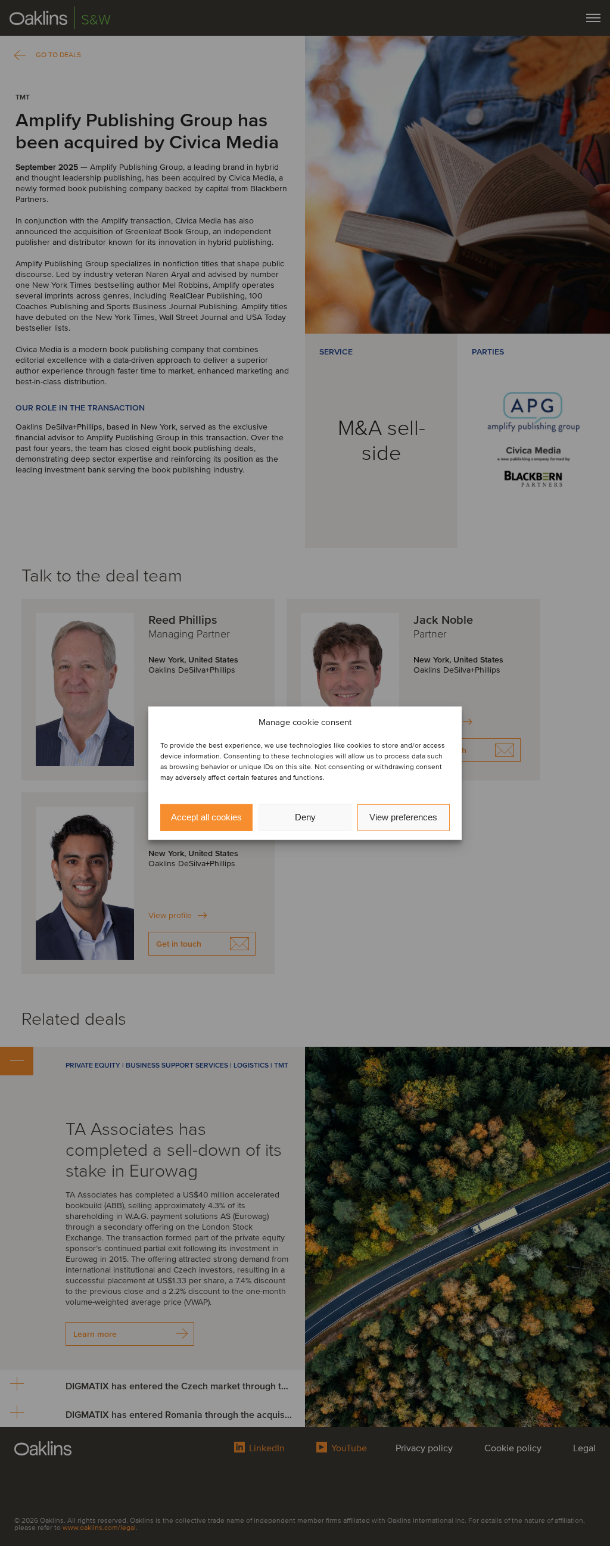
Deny (305, 817)
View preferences (403, 817)
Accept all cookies (206, 817)
